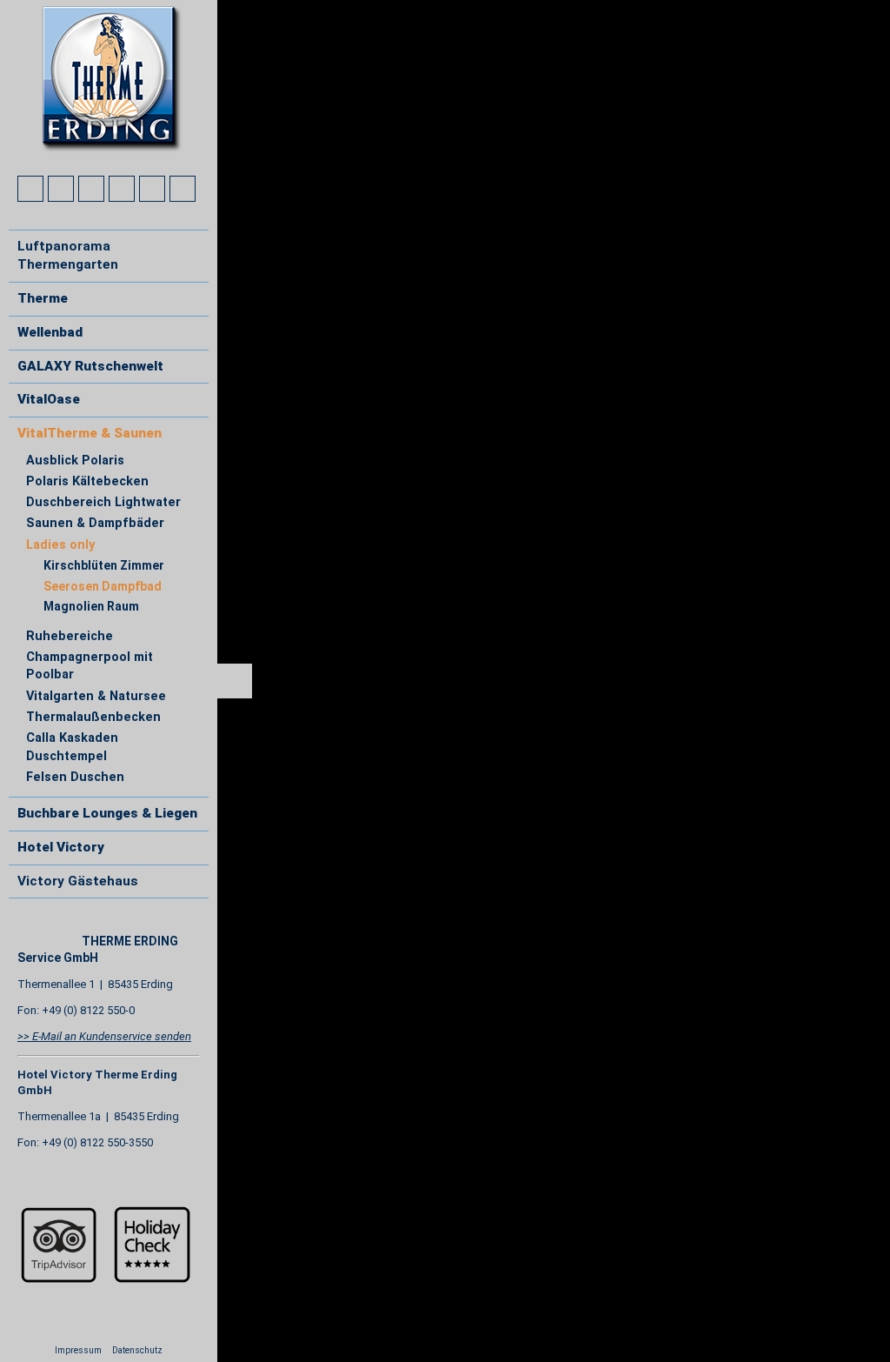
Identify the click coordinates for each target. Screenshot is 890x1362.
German (31, 925)
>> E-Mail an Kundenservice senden (104, 1036)
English (63, 925)
